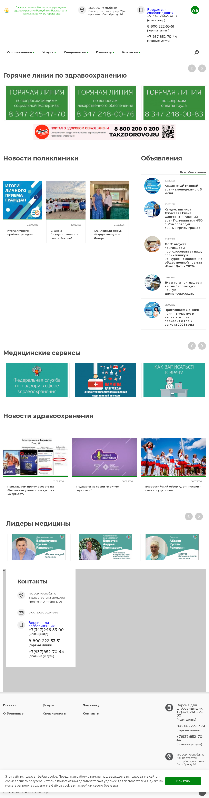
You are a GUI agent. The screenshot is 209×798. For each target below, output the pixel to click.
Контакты (130, 52)
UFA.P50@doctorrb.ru (43, 612)
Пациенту (104, 52)
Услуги (47, 52)
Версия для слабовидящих (160, 11)
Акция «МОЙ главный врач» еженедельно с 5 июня (183, 189)
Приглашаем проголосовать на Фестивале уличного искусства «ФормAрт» (30, 490)
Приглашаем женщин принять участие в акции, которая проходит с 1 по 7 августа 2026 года (182, 317)
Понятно (183, 781)
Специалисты (75, 52)
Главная (10, 705)
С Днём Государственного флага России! (64, 234)
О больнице (13, 713)
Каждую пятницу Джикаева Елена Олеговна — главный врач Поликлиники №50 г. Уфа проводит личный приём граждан (184, 219)
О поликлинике (19, 52)
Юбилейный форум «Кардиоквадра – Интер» (108, 234)
